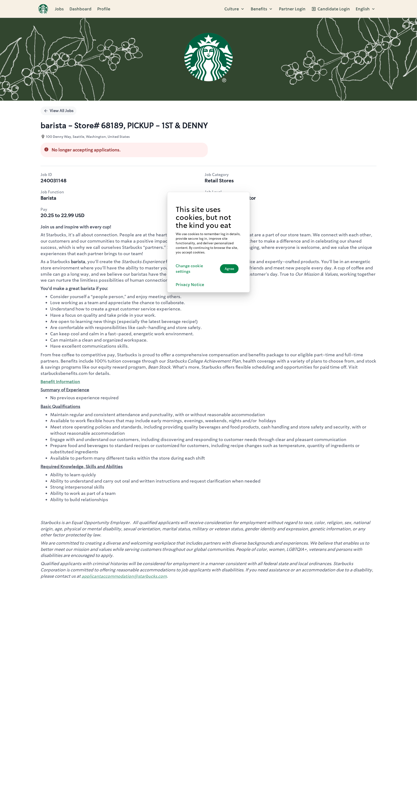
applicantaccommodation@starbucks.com (124, 576)
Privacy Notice (190, 284)
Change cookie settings (189, 268)
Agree (229, 269)
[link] (43, 9)
